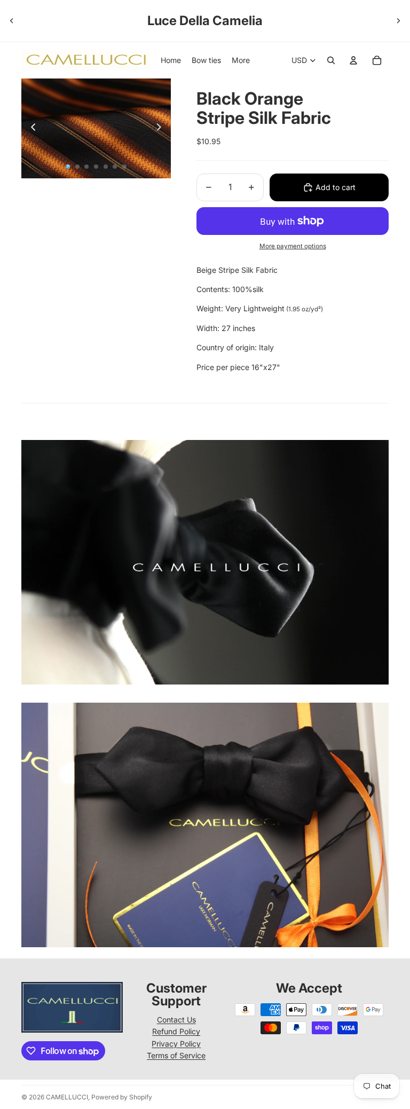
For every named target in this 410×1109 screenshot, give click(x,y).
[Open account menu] (353, 60)
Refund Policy (176, 1031)
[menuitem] (240, 60)
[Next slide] (398, 21)
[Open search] (331, 60)
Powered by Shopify (121, 1097)
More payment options (292, 246)
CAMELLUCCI (67, 1097)
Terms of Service (176, 1055)
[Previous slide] (11, 21)
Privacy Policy (176, 1043)
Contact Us (176, 1019)
